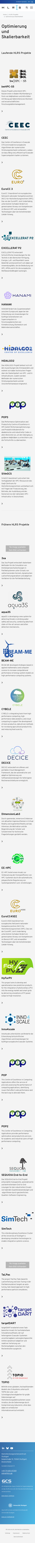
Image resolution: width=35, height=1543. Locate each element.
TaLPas (5, 1275)
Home (5, 14)
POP (4, 1075)
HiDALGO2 (7, 361)
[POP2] (17, 1148)
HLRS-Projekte (13, 14)
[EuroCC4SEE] (17, 952)
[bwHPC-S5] (17, 111)
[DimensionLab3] (17, 841)
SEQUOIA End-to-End (14, 1175)
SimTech (6, 1229)
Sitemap (7, 1533)
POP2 (4, 1126)
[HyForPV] (17, 1003)
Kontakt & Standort (7, 1466)
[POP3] (17, 447)
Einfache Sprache (21, 2)
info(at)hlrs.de (6, 1474)
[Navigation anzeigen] (31, 8)
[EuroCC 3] (17, 221)
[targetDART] (17, 1356)
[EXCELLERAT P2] (17, 278)
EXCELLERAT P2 (11, 248)
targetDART (8, 1323)
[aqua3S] (17, 634)
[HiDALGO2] (17, 391)
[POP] (17, 1100)
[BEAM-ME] (17, 683)
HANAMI (6, 304)
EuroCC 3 (7, 189)
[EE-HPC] (17, 890)
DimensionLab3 (10, 814)
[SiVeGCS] (17, 504)
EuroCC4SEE (9, 916)
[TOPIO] (17, 1417)
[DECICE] (17, 788)
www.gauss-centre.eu (7, 1496)
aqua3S (5, 612)
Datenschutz (26, 1533)
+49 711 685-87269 (9, 1471)
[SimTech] (17, 1248)
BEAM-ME (7, 661)
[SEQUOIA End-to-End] (17, 1202)
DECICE (6, 763)
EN (29, 2)
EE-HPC (6, 868)
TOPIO (5, 1382)
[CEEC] (17, 162)
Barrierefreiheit (18, 1537)
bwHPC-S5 (7, 87)
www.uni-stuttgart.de (7, 1517)
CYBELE (6, 709)
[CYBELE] (17, 736)
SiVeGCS (6, 474)
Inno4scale (8, 1029)
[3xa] (17, 585)
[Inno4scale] (17, 1049)
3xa (3, 558)
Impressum (16, 1533)
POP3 (4, 417)
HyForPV (6, 978)
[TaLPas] (17, 1297)
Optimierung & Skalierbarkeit (14, 16)
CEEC (4, 138)
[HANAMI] (17, 334)
